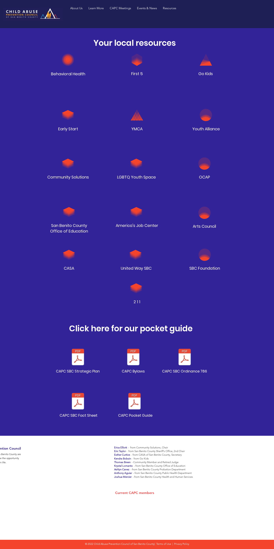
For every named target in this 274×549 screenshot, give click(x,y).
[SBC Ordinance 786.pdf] (185, 357)
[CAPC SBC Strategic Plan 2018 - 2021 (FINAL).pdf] (78, 357)
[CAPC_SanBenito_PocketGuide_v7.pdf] (134, 402)
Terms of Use (163, 543)
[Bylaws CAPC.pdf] (133, 357)
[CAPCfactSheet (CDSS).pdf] (78, 402)
